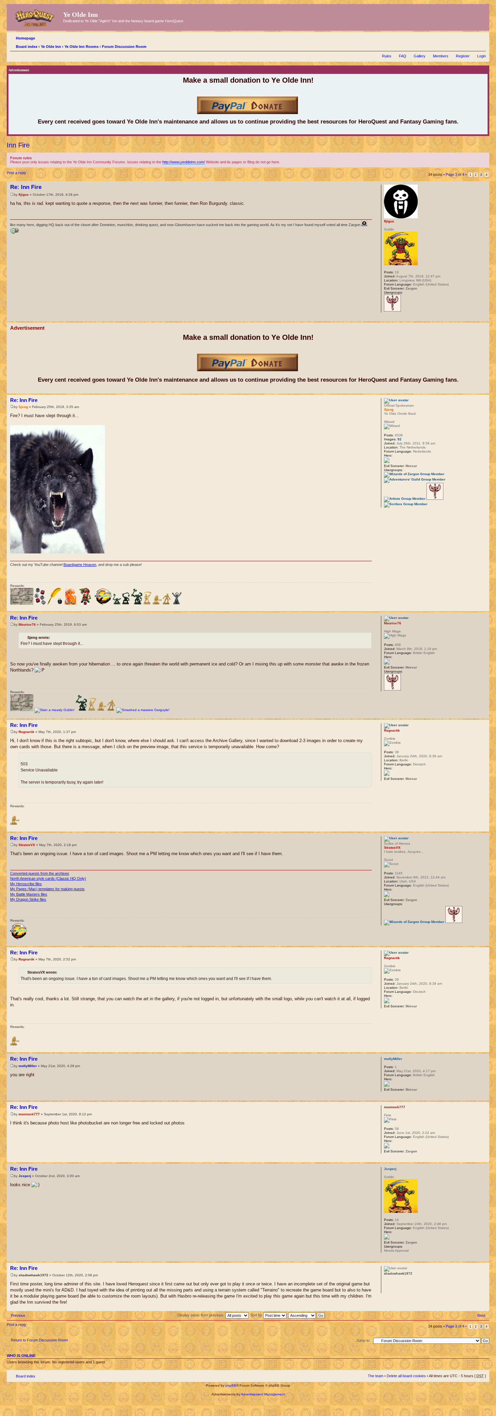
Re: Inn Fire (26, 187)
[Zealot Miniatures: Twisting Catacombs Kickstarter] (103, 603)
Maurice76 (27, 624)
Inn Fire (18, 145)
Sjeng (23, 407)
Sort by (256, 1315)
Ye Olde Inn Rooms (81, 47)
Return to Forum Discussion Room (39, 1340)
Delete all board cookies (406, 1376)
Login (481, 56)
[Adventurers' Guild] (414, 479)
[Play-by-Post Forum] (40, 603)
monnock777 (29, 1114)
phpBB (230, 1385)
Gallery (419, 56)
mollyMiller (28, 1066)
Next (481, 1315)
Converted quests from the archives (39, 873)
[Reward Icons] (21, 603)
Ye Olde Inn (51, 47)
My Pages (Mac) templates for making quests (47, 889)
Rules (386, 56)
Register (463, 56)
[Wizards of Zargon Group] (414, 474)
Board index (26, 47)
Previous (18, 1315)
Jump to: (363, 1340)
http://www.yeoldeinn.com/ (183, 162)
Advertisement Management (263, 1394)
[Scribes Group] (406, 504)
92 (399, 439)
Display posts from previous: (201, 1315)
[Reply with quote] (363, 186)
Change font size (481, 45)
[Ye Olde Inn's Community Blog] (55, 603)
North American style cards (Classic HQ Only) (48, 878)
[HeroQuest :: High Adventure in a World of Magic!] (35, 16)
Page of (455, 174)
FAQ (402, 56)
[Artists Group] (404, 498)
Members (440, 56)
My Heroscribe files (26, 884)
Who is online (21, 1356)
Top (484, 318)
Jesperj (25, 1176)
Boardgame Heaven (79, 565)
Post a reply (16, 173)
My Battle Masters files (28, 894)
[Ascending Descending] (306, 1315)
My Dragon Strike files (28, 899)
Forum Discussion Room (124, 47)
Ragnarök (26, 732)
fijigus (24, 194)
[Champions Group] (392, 310)
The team (375, 1376)
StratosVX (27, 845)
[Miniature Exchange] (85, 603)
